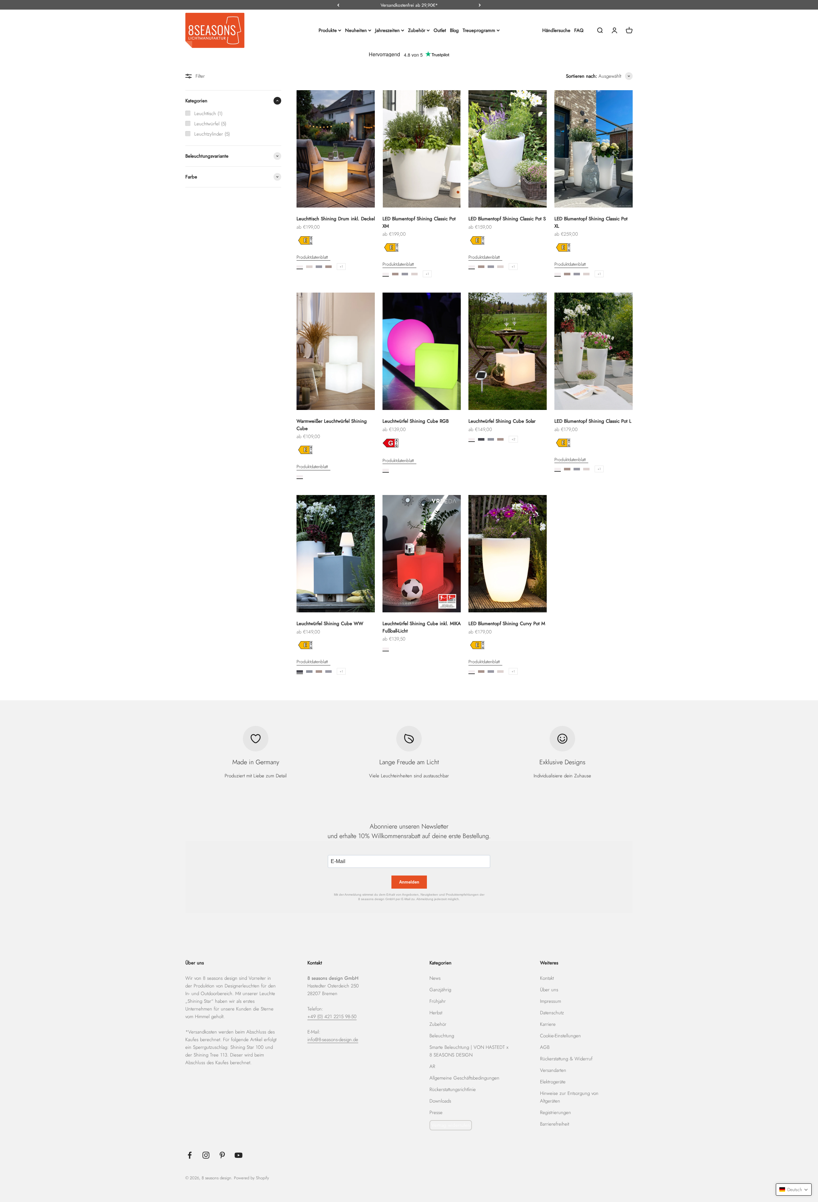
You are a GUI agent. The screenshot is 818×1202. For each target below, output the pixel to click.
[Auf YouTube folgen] (238, 1155)
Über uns (549, 989)
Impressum (550, 1001)
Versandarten (553, 1070)
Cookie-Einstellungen (560, 1035)
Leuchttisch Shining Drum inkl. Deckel (336, 218)
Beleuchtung (441, 1035)
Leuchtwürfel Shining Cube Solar (502, 421)
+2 (513, 439)
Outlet (440, 30)
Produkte (328, 30)
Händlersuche (556, 30)
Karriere (548, 1024)
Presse (436, 1112)
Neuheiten (356, 30)
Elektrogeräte (553, 1081)
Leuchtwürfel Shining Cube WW (330, 623)
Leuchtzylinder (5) (212, 133)
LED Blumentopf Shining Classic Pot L (592, 421)
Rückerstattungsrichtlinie (452, 1089)
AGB (545, 1047)
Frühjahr (437, 1001)
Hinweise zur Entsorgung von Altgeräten (569, 1097)
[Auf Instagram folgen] (206, 1155)
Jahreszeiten (387, 30)
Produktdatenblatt (312, 257)
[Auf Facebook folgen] (189, 1155)
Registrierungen (555, 1112)
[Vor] (480, 5)
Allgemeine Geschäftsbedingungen (464, 1077)
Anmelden (409, 882)
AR (432, 1066)
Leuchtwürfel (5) (210, 123)
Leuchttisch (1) (208, 113)
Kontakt (547, 978)
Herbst (435, 1012)
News (435, 978)
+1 (341, 266)
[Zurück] (338, 5)
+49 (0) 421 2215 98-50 (332, 1016)
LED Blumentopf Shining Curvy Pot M (506, 623)
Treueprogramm (479, 30)
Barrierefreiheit (554, 1123)
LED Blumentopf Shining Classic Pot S (507, 218)
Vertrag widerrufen (450, 1125)
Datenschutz (552, 1012)
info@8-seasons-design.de (332, 1039)
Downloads (440, 1100)
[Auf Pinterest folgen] (222, 1155)
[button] (793, 1189)
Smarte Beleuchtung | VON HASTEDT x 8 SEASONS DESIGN (468, 1051)
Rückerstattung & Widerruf (566, 1058)
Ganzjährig (440, 989)
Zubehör (416, 30)
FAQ (578, 30)
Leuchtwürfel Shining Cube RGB (415, 421)
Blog (454, 30)
